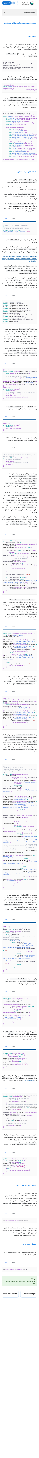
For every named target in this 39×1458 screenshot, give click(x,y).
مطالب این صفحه (29, 12)
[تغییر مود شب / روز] (13, 2)
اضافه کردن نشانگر (28, 1080)
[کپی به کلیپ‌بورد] (36, 62)
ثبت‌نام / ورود (7, 3)
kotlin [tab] (14, 219)
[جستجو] (17, 2)
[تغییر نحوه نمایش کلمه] (33, 85)
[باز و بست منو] (35, 2)
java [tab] (6, 219)
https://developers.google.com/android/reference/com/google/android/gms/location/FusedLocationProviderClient (19, 259)
